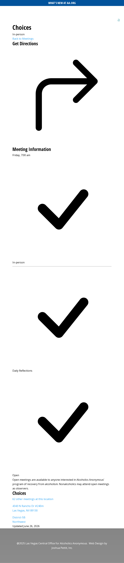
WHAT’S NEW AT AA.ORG (62, 3)
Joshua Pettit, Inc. (62, 548)
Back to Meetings (23, 38)
